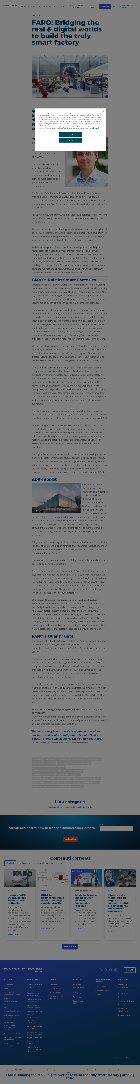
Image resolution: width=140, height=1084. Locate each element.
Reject (71, 140)
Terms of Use (95, 128)
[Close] (103, 111)
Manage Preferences (70, 146)
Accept (71, 134)
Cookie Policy (84, 128)
